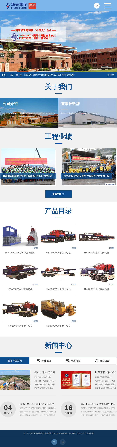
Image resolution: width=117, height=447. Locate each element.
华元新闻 (17, 360)
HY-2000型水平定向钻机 (96, 289)
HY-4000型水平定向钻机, (20, 289)
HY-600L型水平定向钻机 (58, 326)
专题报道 (75, 360)
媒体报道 (46, 360)
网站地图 (90, 433)
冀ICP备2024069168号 (77, 433)
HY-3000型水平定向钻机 (58, 289)
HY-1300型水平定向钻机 (20, 326)
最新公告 (104, 360)
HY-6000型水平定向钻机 (96, 252)
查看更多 (111, 75)
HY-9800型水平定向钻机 (58, 252)
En (63, 442)
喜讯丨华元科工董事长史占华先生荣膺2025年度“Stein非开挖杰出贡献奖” (42, 75)
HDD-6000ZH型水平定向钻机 (20, 252)
